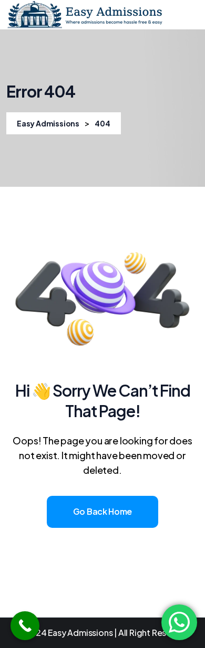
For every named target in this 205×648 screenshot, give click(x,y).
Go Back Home (102, 511)
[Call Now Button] (25, 625)
